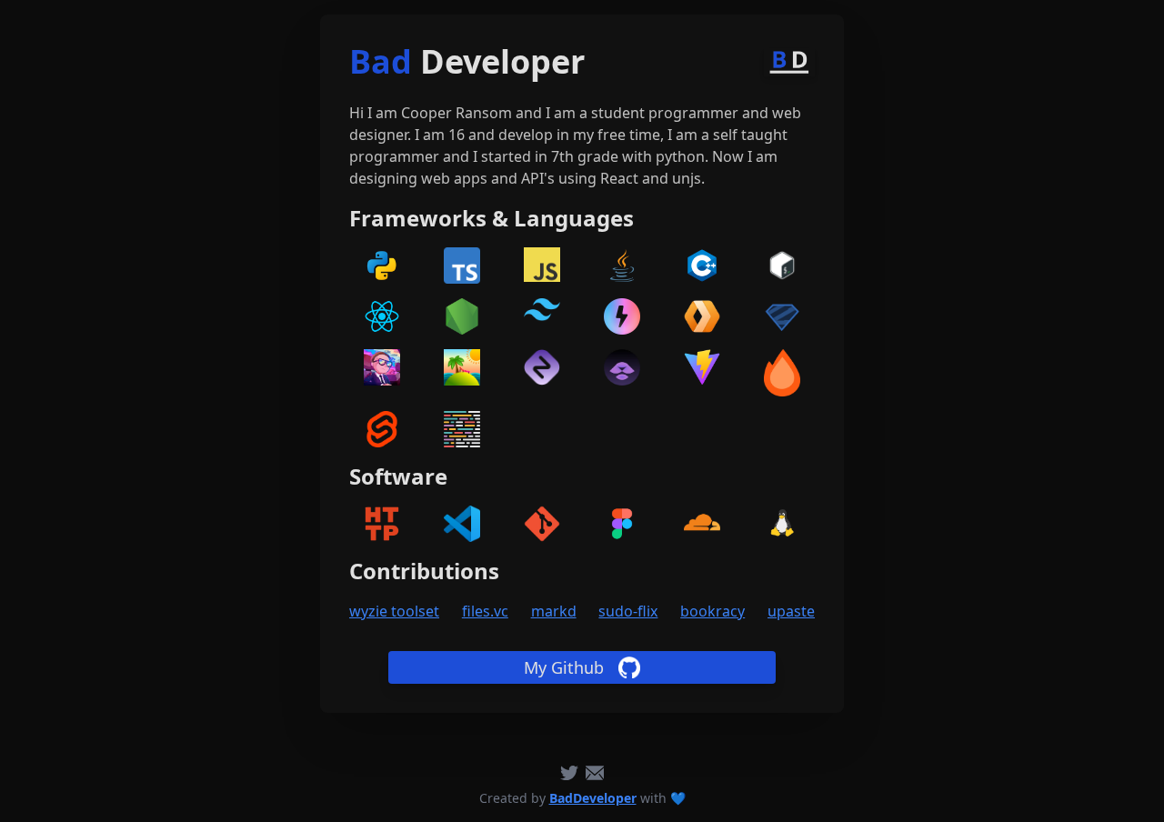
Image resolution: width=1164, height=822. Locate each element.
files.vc (485, 611)
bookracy (712, 611)
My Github (564, 667)
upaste (791, 611)
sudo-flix (627, 611)
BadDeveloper (593, 798)
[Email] (595, 773)
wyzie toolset (394, 611)
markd (554, 611)
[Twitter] (569, 773)
